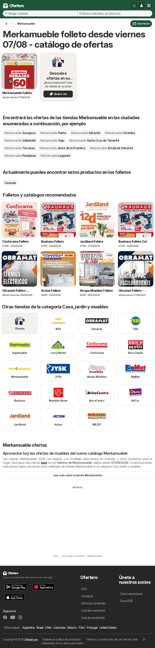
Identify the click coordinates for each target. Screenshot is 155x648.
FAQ (84, 589)
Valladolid (20, 140)
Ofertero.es (31, 639)
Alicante (85, 133)
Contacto (87, 596)
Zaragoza (20, 133)
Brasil (39, 627)
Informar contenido (93, 603)
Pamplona (20, 155)
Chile (48, 627)
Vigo (52, 140)
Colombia (59, 627)
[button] (141, 5)
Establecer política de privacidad (62, 639)
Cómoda (10, 183)
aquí (44, 463)
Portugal (92, 627)
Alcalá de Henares (111, 148)
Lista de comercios (93, 610)
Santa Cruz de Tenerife (94, 140)
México (72, 627)
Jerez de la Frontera (62, 148)
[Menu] (149, 5)
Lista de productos (93, 618)
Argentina (28, 627)
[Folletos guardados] (134, 5)
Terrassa (19, 148)
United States (107, 627)
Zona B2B (126, 601)
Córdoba (120, 133)
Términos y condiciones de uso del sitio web (112, 639)
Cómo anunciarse (131, 594)
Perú (82, 627)
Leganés (55, 155)
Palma (53, 133)
